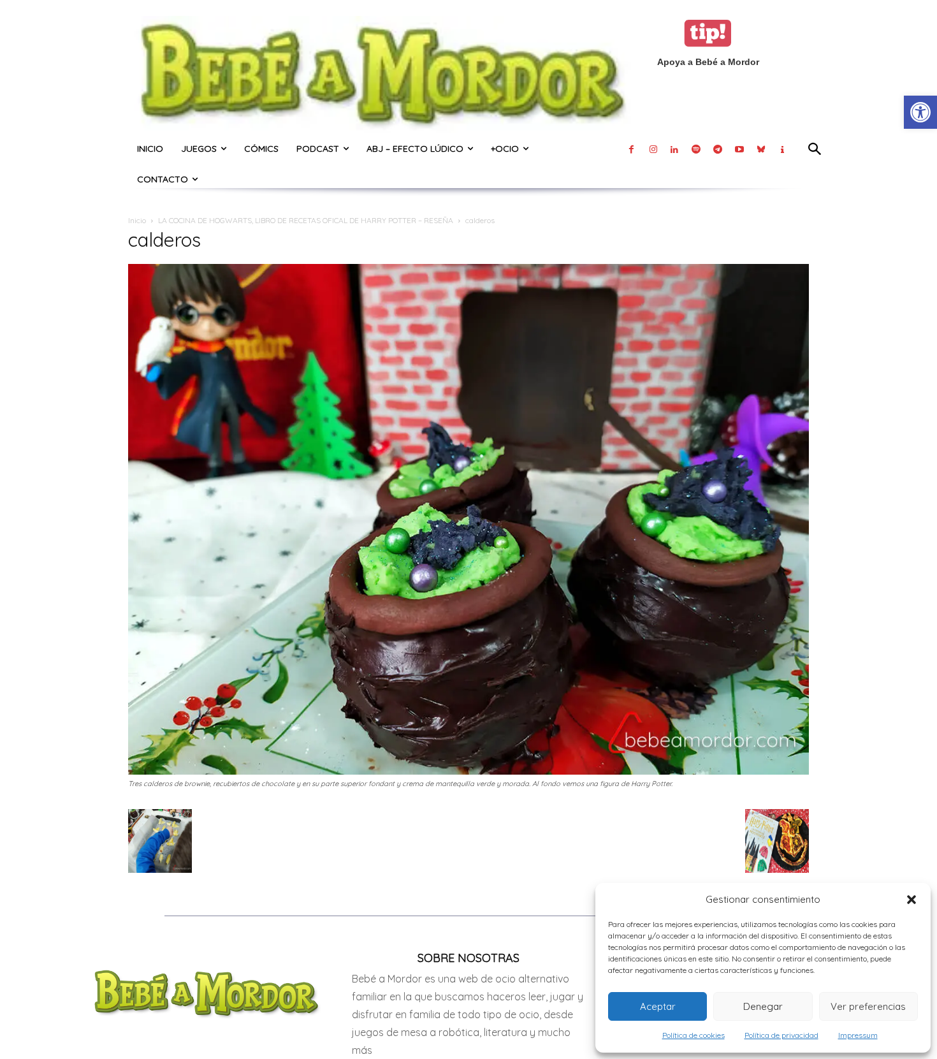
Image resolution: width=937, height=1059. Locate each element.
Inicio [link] (137, 220)
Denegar (763, 1006)
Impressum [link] (858, 1035)
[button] (911, 899)
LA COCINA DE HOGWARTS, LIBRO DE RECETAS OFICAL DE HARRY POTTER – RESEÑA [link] (305, 220)
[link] (920, 112)
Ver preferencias (868, 1006)
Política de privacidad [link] (781, 1035)
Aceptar (658, 1006)
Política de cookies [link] (693, 1035)
